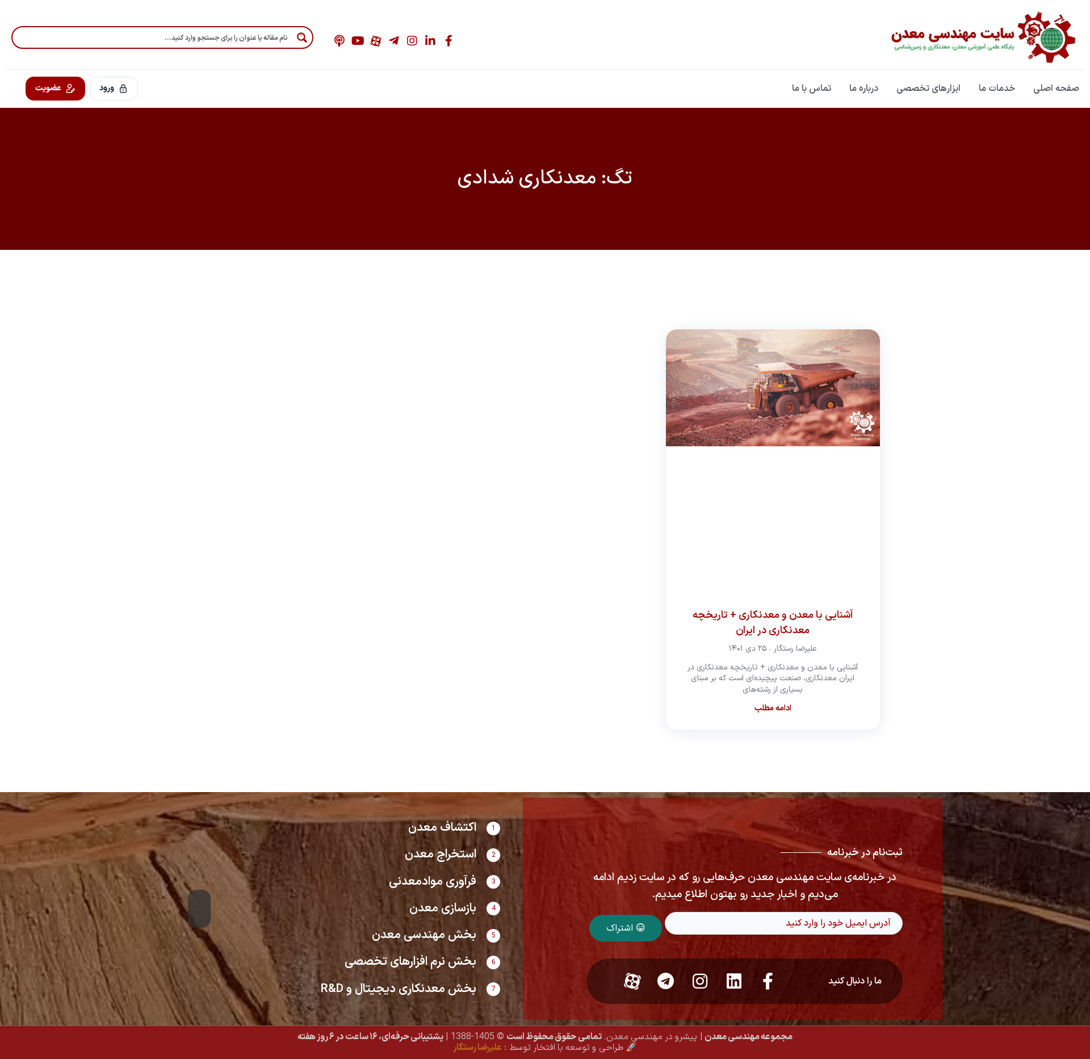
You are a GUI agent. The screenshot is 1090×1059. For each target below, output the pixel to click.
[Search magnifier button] (302, 37)
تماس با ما (811, 88)
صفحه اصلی (1056, 88)
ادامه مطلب (772, 708)
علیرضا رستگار (477, 1047)
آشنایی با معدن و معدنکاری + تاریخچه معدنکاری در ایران (773, 623)
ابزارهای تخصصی (928, 88)
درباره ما (863, 88)
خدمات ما (997, 88)
